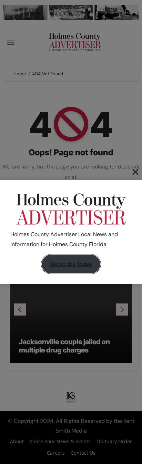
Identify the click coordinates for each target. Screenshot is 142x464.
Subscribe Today (71, 264)
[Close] (135, 171)
